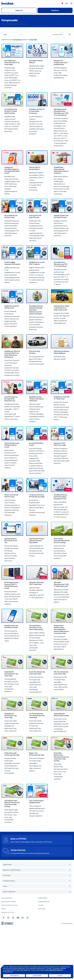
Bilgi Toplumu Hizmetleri (8, 901)
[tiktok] (27, 918)
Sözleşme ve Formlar (7, 912)
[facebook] (3, 918)
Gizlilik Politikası (42, 898)
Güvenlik (40, 905)
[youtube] (18, 918)
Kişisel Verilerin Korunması (9, 905)
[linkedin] (23, 918)
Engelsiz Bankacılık (43, 901)
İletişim (3, 909)
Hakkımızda (41, 909)
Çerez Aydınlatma (6, 898)
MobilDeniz (55, 10)
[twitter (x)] (13, 918)
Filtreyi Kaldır (33, 39)
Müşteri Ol (19, 10)
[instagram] (8, 918)
